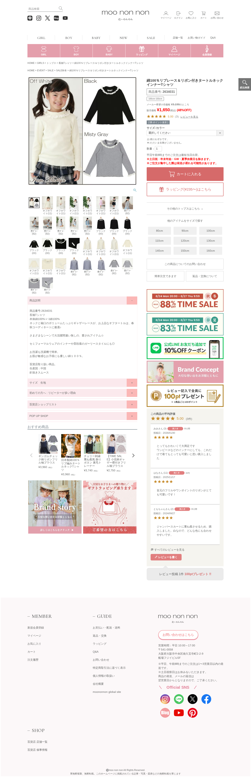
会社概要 (98, 683)
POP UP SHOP (38, 415)
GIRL (41, 38)
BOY (68, 38)
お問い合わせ (101, 659)
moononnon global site (107, 691)
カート (31, 651)
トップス (51, 63)
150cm (185, 250)
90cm (185, 230)
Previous (31, 455)
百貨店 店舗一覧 (37, 741)
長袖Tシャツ (65, 63)
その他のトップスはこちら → (185, 208)
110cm (159, 240)
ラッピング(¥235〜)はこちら (188, 189)
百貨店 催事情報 (37, 749)
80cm (159, 230)
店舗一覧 (178, 37)
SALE (151, 38)
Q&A (213, 37)
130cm (210, 240)
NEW (123, 38)
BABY (96, 38)
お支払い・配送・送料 (106, 627)
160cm (210, 250)
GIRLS (40, 63)
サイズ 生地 (37, 382)
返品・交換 (99, 635)
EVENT (41, 70)
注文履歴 (32, 659)
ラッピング (99, 643)
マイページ (34, 635)
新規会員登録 (35, 627)
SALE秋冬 (61, 70)
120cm (185, 240)
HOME (31, 63)
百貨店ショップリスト (43, 404)
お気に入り (34, 643)
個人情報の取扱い (104, 675)
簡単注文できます (165, 276)
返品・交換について (204, 276)
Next (133, 455)
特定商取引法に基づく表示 (109, 667)
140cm (159, 250)
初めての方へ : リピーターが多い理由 (52, 392)
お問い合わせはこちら (178, 634)
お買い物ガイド (197, 37)
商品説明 (34, 300)
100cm (210, 230)
